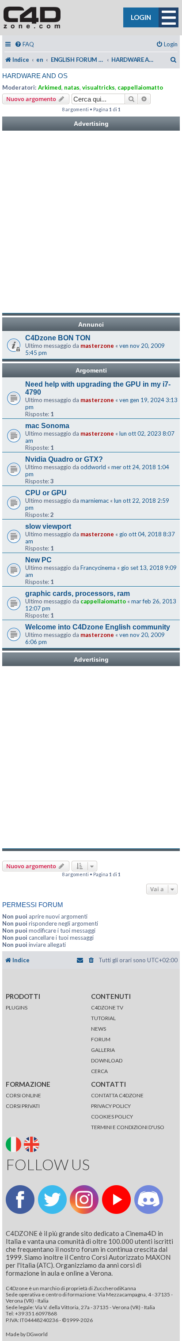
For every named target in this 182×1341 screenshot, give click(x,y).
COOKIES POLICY (112, 1116)
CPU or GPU (46, 493)
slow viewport (48, 526)
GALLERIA (103, 1050)
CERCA (99, 1071)
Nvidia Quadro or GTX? (64, 459)
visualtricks (98, 87)
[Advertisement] (91, 222)
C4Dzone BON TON (58, 338)
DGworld (37, 1334)
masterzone (97, 345)
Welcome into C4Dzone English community (97, 627)
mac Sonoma (47, 425)
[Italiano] (14, 1144)
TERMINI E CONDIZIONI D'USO (127, 1127)
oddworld (93, 467)
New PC (38, 560)
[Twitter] (52, 1199)
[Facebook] (20, 1199)
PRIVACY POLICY (111, 1106)
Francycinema (98, 567)
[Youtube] (116, 1199)
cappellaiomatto (140, 87)
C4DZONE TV (107, 1007)
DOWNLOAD (106, 1060)
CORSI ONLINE (23, 1095)
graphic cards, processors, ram (77, 593)
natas (72, 87)
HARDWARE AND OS (35, 75)
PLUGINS (16, 1007)
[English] (32, 1144)
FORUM (100, 1039)
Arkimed (49, 87)
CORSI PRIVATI (23, 1106)
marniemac (94, 500)
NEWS (98, 1028)
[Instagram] (84, 1199)
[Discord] (148, 1199)
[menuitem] (24, 44)
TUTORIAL (103, 1018)
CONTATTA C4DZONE (117, 1095)
